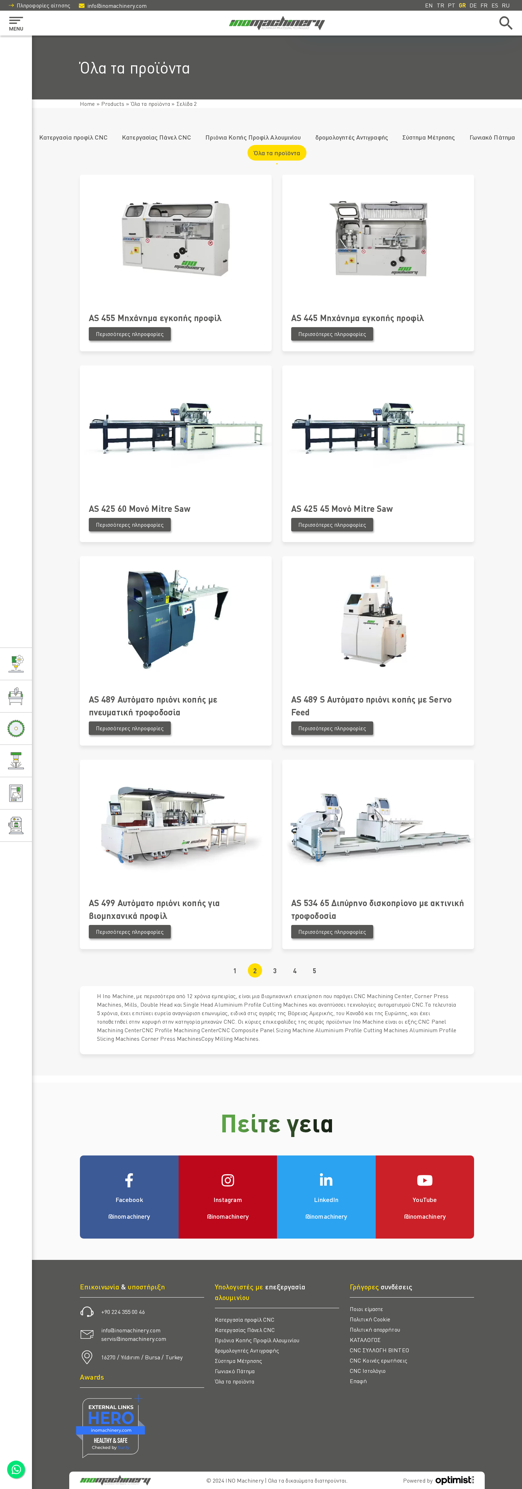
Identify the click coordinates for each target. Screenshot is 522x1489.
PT (451, 5)
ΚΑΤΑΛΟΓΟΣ (365, 1339)
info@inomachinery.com (117, 5)
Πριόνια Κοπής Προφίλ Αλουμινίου (253, 137)
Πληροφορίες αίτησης (43, 5)
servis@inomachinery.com (133, 1338)
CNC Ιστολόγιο (368, 1370)
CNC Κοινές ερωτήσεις (378, 1360)
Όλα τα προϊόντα (150, 103)
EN (429, 5)
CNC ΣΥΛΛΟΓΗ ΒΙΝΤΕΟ (379, 1350)
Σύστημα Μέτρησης (428, 137)
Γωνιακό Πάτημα (492, 137)
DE (473, 5)
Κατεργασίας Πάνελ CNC (156, 137)
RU (506, 5)
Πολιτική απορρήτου (375, 1329)
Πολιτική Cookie (370, 1319)
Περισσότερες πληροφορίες (130, 333)
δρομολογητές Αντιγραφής (351, 137)
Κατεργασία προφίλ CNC (73, 137)
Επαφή (358, 1381)
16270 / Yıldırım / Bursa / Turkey (142, 1357)
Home (87, 103)
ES (494, 5)
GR (462, 5)
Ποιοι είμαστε (366, 1308)
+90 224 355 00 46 (123, 1311)
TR (440, 5)
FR (484, 5)
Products (113, 103)
